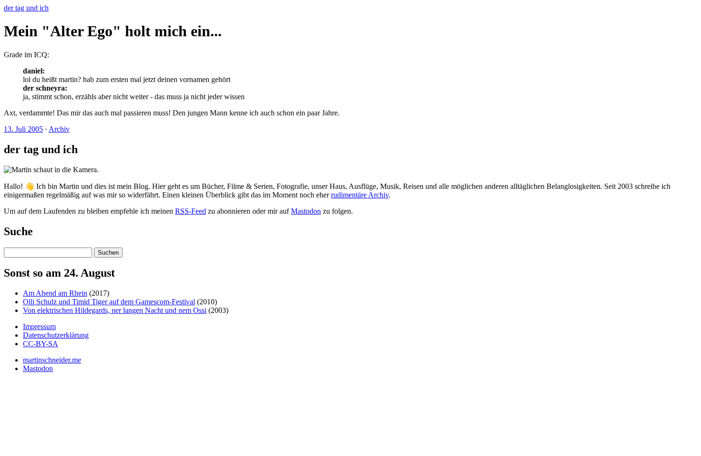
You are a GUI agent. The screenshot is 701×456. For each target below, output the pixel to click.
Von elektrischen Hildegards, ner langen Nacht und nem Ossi (114, 310)
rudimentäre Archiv (360, 195)
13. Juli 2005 (23, 129)
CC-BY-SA (40, 344)
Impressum (39, 326)
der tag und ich (26, 8)
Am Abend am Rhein (55, 293)
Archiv (59, 129)
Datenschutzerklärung (56, 335)
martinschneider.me (52, 360)
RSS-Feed (190, 211)
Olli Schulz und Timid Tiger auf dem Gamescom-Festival (109, 302)
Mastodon (306, 211)
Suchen (108, 252)
